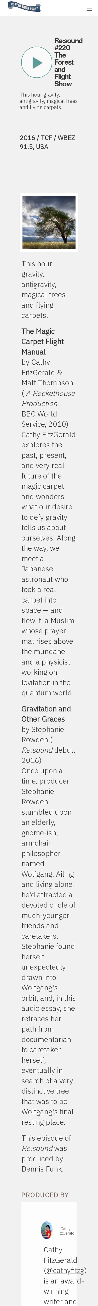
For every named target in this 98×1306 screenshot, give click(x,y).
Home (6, 1)
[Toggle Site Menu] (89, 9)
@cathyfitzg (65, 1270)
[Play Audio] (61, 8)
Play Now (36, 62)
